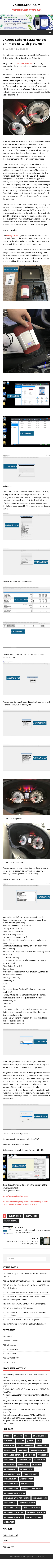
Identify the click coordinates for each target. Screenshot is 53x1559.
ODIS (39, 1441)
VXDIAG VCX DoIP (11, 1484)
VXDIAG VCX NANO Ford (32, 1488)
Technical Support (10, 1340)
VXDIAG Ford (9, 1465)
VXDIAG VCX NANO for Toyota (16, 1498)
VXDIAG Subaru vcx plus (23, 63)
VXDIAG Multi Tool (10, 1349)
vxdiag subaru (12, 235)
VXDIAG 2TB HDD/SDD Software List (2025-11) (22, 1319)
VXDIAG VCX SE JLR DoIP (13, 1517)
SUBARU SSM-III (15, 1216)
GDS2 (27, 1436)
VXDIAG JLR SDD (26, 1469)
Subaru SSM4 (9, 1450)
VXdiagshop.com (29, 1556)
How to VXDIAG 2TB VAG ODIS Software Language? (24, 1324)
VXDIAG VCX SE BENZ (12, 1508)
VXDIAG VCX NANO (11, 1358)
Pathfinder (9, 1445)
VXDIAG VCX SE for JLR (36, 1512)
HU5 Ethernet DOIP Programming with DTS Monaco (24, 1418)
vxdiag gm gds (10, 1469)
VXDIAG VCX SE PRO (34, 1517)
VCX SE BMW (43, 1455)
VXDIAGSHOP (23, 49)
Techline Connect (38, 1450)
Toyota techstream (12, 1455)
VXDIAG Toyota (26, 1479)
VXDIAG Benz (9, 1460)
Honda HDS (8, 1441)
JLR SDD (30, 1441)
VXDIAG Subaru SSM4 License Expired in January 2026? (25, 1292)
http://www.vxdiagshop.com (15, 1196)
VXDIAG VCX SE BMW (32, 1508)
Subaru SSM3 (31, 1216)
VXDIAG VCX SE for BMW (13, 1512)
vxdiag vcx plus (40, 1498)
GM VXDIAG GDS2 (39, 1436)
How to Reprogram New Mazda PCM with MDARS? (24, 1415)
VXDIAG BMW (39, 1460)
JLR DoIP (20, 1441)
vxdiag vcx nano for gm (14, 1493)
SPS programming (25, 1445)
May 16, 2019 (10, 49)
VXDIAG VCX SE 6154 (27, 1503)
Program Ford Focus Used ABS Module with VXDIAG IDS (26, 1400)
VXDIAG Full (23, 1465)
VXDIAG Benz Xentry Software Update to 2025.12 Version (26, 1281)
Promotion (7, 1336)
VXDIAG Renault (30, 1474)
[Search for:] (26, 1259)
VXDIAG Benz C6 (24, 1460)
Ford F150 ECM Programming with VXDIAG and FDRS (25, 1380)
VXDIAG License (9, 1345)
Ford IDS (18, 1436)
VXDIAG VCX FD (9, 1353)
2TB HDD (7, 1436)
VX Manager (9, 1522)
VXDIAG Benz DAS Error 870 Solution (18, 1308)
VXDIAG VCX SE (9, 1362)
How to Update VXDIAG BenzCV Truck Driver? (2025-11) (26, 1304)
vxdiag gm (36, 1465)
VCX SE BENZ (30, 1455)
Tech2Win (22, 1450)
